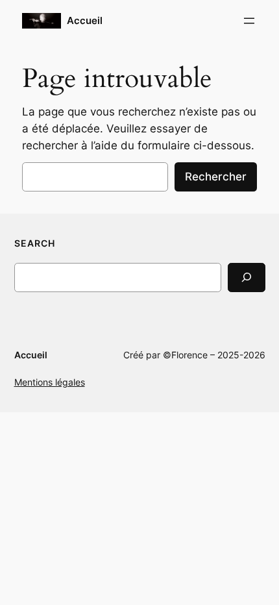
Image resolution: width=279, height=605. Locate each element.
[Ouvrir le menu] (249, 21)
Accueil (85, 21)
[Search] (246, 277)
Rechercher (216, 176)
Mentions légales (49, 382)
